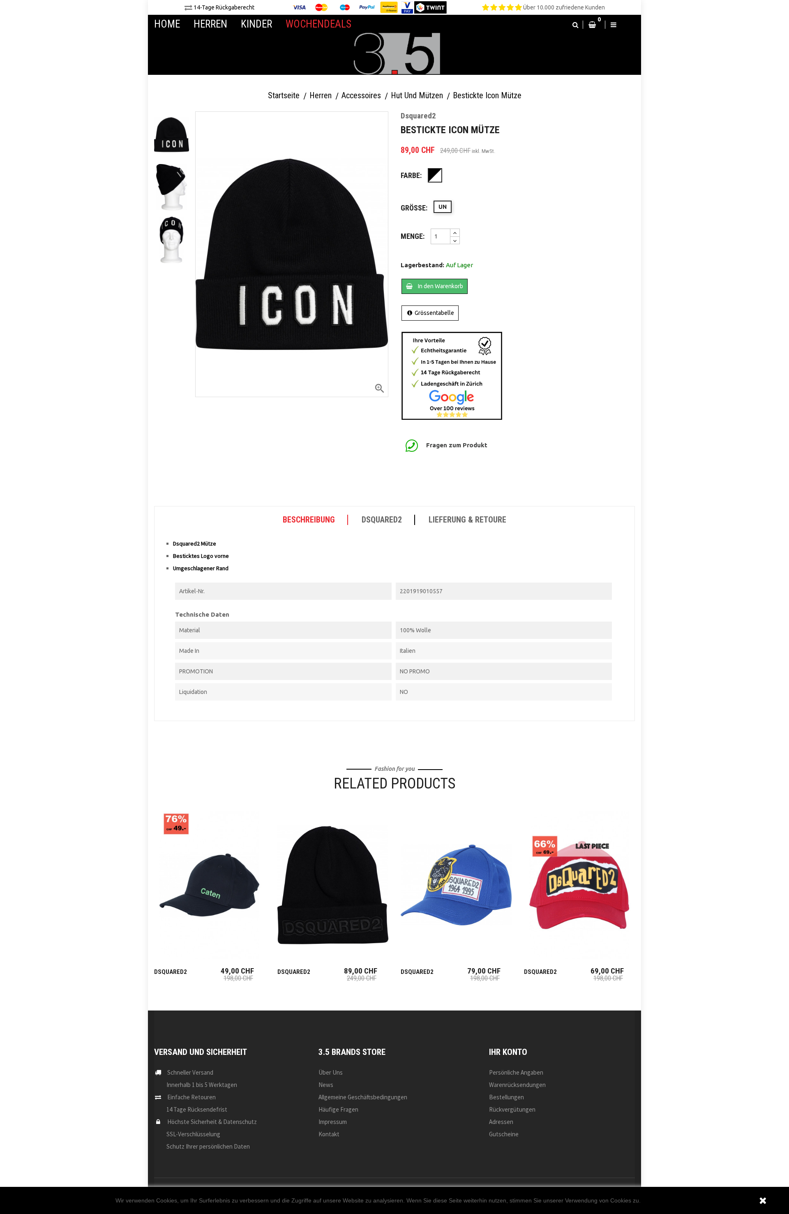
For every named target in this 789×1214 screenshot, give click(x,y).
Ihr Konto (508, 1052)
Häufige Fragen (338, 1109)
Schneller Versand (190, 1072)
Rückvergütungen (512, 1109)
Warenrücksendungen (517, 1085)
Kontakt (328, 1134)
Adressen (501, 1122)
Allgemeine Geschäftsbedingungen (362, 1097)
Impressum (332, 1122)
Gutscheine (504, 1134)
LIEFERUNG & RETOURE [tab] (467, 520)
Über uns (330, 1072)
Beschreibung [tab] (309, 520)
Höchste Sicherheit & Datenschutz (212, 1122)
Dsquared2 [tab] (382, 520)
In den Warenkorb (440, 286)
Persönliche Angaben (516, 1072)
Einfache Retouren (191, 1097)
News (325, 1085)
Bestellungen (506, 1097)
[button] (575, 25)
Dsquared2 (170, 972)
